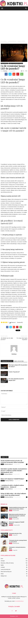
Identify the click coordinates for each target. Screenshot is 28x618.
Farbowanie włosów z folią (15, 533)
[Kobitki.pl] (14, 3)
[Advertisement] (14, 25)
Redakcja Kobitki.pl (8, 464)
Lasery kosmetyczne (5, 569)
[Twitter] (16, 610)
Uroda (2, 464)
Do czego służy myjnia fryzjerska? (22, 338)
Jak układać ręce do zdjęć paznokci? (7, 338)
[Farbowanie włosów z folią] (4, 535)
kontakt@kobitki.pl (19, 601)
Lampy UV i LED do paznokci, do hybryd (15, 63)
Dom (2, 558)
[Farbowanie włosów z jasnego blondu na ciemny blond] (4, 542)
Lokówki (3, 567)
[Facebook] (12, 610)
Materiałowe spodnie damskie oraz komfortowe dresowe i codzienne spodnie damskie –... (17, 516)
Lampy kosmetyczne (4, 63)
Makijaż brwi (4, 576)
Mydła (2, 565)
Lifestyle (3, 560)
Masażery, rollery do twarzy (7, 563)
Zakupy (2, 497)
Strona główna (4, 41)
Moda (2, 474)
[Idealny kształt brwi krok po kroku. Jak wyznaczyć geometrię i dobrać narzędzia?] (4, 509)
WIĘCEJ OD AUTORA (19, 361)
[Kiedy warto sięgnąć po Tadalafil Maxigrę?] (4, 523)
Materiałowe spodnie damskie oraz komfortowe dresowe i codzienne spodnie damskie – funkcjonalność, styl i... (14, 470)
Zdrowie (2, 480)
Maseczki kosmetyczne (6, 571)
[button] (26, 8)
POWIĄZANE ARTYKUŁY (7, 361)
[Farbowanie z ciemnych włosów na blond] (4, 549)
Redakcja (5, 70)
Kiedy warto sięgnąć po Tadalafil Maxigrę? (12, 479)
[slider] (5, 322)
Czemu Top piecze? (14, 372)
